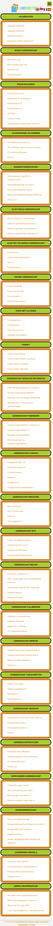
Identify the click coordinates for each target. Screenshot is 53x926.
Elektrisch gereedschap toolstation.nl (22, 234)
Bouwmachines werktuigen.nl (19, 98)
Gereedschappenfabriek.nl (18, 430)
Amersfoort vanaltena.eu (17, 574)
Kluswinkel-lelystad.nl (16, 761)
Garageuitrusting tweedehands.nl (20, 487)
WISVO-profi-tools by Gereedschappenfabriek (17, 442)
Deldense (11, 477)
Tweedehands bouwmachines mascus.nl (23, 124)
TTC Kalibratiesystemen (17, 631)
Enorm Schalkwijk (14, 286)
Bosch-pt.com (13, 70)
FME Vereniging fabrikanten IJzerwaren (23, 388)
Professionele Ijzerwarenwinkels (20, 872)
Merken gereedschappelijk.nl (19, 660)
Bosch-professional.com (17, 65)
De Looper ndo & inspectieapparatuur (22, 895)
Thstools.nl (11, 200)
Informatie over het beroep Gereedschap (23, 398)
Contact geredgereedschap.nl (19, 540)
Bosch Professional (15, 511)
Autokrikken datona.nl (16, 467)
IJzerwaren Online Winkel (17, 862)
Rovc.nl (10, 262)
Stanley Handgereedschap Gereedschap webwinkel (23, 841)
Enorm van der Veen (15, 291)
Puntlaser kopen (14, 118)
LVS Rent (11, 114)
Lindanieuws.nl (13, 325)
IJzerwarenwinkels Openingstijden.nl (22, 867)
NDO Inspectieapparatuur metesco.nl (22, 900)
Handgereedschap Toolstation (19, 829)
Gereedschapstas (14, 592)
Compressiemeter (14, 472)
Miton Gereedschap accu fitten (20, 790)
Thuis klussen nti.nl (15, 330)
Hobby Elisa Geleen (15, 684)
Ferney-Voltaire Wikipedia (17, 364)
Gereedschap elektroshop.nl (18, 257)
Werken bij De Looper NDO (18, 905)
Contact (32, 925)
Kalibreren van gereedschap (18, 616)
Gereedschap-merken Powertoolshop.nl (23, 650)
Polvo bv (11, 516)
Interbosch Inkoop (14, 597)
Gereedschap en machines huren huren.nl (24, 718)
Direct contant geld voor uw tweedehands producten (24, 580)
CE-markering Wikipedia (17, 152)
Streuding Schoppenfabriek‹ (18, 435)
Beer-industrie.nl (14, 506)
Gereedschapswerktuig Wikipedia (20, 393)
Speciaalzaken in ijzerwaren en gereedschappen (20, 404)
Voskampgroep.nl (14, 521)
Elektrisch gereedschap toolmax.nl (21, 224)
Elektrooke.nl (12, 252)
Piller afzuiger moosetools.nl (19, 795)
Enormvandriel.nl (14, 296)
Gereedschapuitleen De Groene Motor (22, 757)
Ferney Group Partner (16, 354)
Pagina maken (34, 922)
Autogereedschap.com (16, 462)
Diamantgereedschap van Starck (20, 185)
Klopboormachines (14, 834)
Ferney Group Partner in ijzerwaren (21, 359)
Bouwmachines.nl (14, 103)
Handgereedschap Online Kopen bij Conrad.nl (25, 824)
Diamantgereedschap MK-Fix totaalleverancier (19, 178)
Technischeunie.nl (14, 267)
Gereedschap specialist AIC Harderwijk (23, 587)
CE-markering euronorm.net (18, 142)
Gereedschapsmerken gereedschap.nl (22, 655)
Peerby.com (12, 767)
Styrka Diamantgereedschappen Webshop (24, 195)
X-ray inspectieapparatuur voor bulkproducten (25, 910)
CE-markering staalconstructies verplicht (24, 147)
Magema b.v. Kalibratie (16, 626)
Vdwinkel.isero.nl (14, 877)
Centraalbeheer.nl (14, 320)
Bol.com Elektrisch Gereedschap (20, 218)
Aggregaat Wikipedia (15, 26)
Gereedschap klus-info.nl (17, 545)
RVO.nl (10, 157)
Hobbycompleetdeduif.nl (17, 689)
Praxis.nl (11, 733)
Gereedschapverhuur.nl (16, 723)
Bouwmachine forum (15, 93)
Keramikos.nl (12, 694)
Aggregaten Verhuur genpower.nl (20, 41)
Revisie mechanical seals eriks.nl (21, 800)
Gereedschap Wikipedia (17, 550)
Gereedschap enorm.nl (16, 301)
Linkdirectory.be (21, 922)
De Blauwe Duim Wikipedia (18, 751)
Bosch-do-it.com (14, 60)
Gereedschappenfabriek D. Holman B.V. (23, 425)
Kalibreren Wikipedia (15, 621)
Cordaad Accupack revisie (18, 785)
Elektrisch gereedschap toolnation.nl (22, 228)
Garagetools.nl (13, 482)
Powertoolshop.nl (14, 75)
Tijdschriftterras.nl (14, 699)
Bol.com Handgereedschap (18, 819)
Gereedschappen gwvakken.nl (19, 555)
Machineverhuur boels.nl (17, 728)
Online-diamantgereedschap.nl (19, 190)
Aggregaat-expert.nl (15, 36)
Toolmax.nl (11, 665)
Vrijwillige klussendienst (17, 335)
